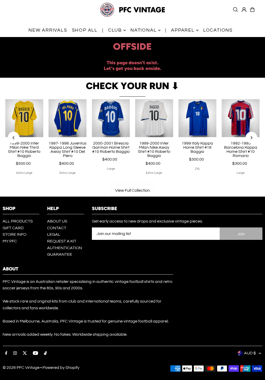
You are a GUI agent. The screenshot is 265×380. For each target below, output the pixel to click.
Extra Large (24, 173)
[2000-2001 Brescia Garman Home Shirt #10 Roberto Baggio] (111, 118)
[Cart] (252, 9)
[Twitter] (25, 353)
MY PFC (10, 241)
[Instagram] (15, 353)
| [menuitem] (103, 30)
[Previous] (13, 138)
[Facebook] (6, 353)
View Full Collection (132, 190)
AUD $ (250, 353)
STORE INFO (14, 234)
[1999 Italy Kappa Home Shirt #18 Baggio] (197, 118)
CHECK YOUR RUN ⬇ (132, 85)
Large (111, 168)
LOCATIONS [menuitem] (218, 30)
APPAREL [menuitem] (183, 30)
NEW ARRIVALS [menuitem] (47, 30)
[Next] (251, 138)
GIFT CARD (13, 228)
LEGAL (53, 234)
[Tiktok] (45, 353)
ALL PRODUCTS (18, 221)
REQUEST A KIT (61, 241)
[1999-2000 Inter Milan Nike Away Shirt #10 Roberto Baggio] (154, 118)
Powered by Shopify (60, 367)
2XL (197, 168)
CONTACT (56, 228)
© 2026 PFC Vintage (21, 367)
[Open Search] (235, 9)
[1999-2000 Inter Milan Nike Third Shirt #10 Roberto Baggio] (24, 118)
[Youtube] (35, 353)
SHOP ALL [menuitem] (85, 30)
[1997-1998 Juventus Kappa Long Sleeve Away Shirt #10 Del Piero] (67, 118)
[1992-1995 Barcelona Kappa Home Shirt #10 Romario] (241, 118)
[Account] (244, 9)
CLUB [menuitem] (115, 30)
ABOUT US (57, 221)
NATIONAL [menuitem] (143, 30)
